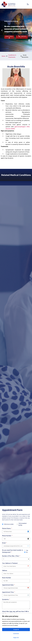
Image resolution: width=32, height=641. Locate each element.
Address (4, 570)
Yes (27, 550)
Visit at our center (9, 524)
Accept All (16, 629)
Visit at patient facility (23, 524)
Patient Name (6, 528)
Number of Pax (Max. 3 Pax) (10, 556)
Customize (16, 633)
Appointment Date (8, 585)
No (27, 552)
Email (4, 543)
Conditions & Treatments (12, 56)
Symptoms (5, 599)
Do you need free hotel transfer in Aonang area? (12, 551)
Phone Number (7, 536)
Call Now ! (23, 37)
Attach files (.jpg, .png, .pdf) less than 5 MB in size (15, 612)
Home (3, 56)
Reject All (16, 638)
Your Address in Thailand (9, 563)
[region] (16, 627)
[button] (27, 4)
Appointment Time (8, 592)
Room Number (6, 578)
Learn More (9, 36)
